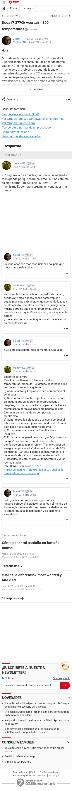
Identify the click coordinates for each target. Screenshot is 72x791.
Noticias (9, 678)
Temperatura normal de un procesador (27, 127)
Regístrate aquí (20, 772)
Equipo (33, 772)
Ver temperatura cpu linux (18, 123)
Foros (13, 8)
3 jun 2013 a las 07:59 (24, 258)
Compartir (12, 99)
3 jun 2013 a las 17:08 (24, 344)
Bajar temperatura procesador (21, 136)
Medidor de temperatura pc (20, 756)
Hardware (27, 8)
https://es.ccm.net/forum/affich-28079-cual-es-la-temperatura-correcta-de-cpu (34, 471)
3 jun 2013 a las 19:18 (24, 371)
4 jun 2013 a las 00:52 (40, 42)
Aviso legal (53, 775)
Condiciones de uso (49, 772)
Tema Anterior (13, 15)
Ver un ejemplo (61, 678)
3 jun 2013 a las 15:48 (24, 289)
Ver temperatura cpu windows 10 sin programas (33, 118)
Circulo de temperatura (18, 761)
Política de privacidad (24, 775)
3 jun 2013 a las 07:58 (24, 167)
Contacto (41, 775)
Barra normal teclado (15, 132)
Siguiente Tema (58, 15)
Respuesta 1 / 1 (11, 155)
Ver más (38, 89)
